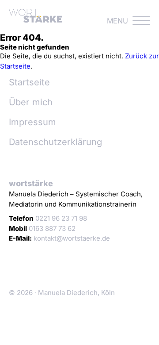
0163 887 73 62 (52, 228)
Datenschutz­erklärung (55, 142)
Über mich (31, 102)
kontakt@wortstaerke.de (72, 238)
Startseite (29, 82)
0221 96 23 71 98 (61, 218)
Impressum (32, 122)
